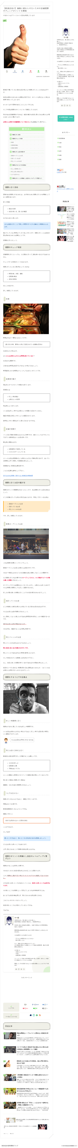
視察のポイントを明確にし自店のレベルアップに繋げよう (27, 178)
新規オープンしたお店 (17, 155)
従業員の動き (14, 145)
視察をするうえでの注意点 (19, 165)
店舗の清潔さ (14, 148)
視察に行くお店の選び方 (18, 151)
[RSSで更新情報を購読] (24, 969)
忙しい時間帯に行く (16, 169)
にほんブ (59, 172)
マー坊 (16, 918)
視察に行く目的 (16, 134)
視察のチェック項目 (17, 138)
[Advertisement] (26, 82)
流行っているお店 (15, 158)
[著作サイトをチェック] (16, 969)
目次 (25, 129)
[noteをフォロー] (19, 969)
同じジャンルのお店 (16, 161)
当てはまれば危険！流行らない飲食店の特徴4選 (18, 475)
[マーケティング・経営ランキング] (61, 186)
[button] (46, 71)
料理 (12, 142)
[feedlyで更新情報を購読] (21, 969)
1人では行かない (15, 174)
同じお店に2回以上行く (17, 171)
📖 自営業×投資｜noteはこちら (66, 118)
